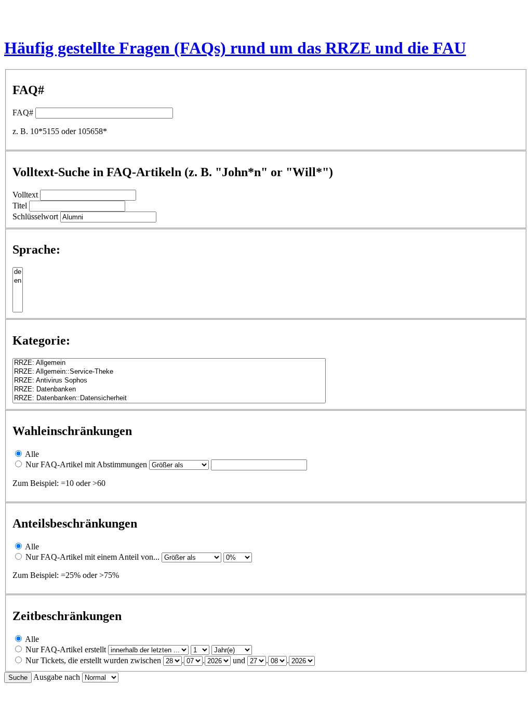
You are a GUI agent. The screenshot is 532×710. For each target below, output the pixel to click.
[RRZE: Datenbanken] (169, 389)
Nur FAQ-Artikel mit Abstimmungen (86, 464)
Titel (19, 205)
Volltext (25, 194)
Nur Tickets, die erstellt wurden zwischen (93, 660)
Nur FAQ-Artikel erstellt (65, 649)
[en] (17, 281)
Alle (32, 454)
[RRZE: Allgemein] (169, 363)
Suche (18, 677)
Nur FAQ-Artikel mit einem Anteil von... (92, 557)
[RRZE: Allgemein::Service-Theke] (169, 371)
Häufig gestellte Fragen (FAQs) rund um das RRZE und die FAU (235, 47)
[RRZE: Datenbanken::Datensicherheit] (169, 398)
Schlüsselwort (35, 216)
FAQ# (22, 112)
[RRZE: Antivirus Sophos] (169, 380)
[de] (17, 272)
